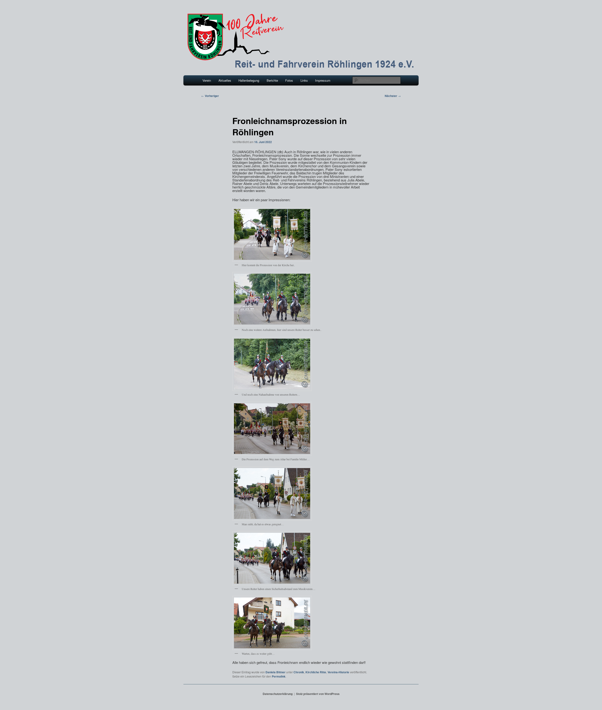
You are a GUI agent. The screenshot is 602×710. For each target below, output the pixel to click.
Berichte (272, 80)
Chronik (298, 672)
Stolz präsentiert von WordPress (318, 694)
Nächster (393, 96)
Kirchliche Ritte (315, 672)
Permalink (278, 676)
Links (304, 80)
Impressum (322, 80)
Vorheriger (210, 96)
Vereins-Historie (338, 672)
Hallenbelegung (248, 80)
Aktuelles (224, 80)
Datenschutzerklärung (278, 694)
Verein (206, 80)
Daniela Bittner (275, 672)
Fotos (289, 80)
